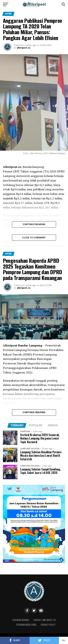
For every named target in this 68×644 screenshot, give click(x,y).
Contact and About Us (44, 620)
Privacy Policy (48, 624)
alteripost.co (23, 48)
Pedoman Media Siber (26, 624)
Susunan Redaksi (20, 620)
